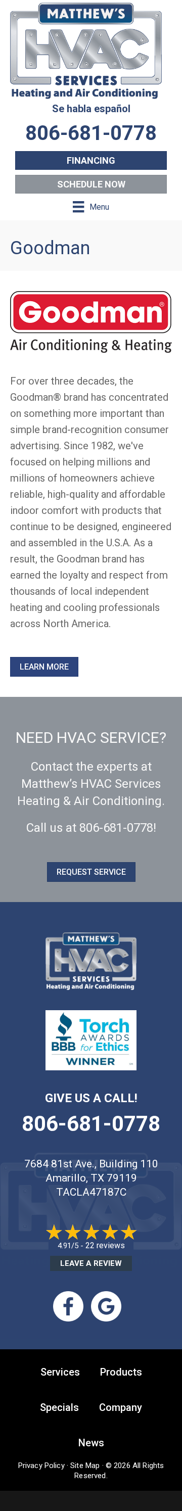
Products (121, 1372)
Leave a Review (91, 1263)
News (91, 1443)
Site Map (85, 1465)
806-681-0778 (116, 828)
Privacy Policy (41, 1465)
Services (60, 1372)
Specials (59, 1407)
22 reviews (105, 1245)
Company (120, 1407)
